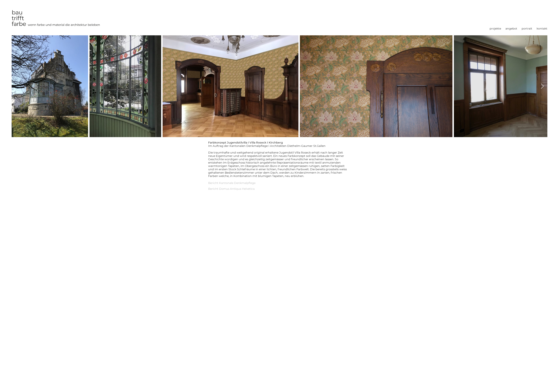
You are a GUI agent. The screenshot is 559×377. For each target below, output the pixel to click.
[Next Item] (542, 86)
